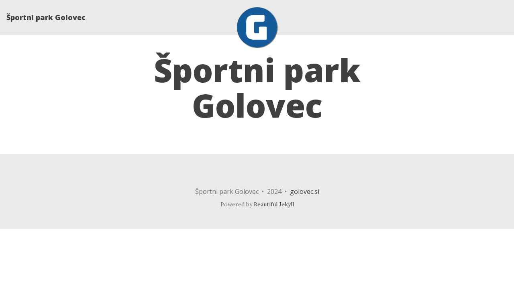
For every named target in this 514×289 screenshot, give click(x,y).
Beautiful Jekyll (274, 204)
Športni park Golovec (46, 17)
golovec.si (304, 191)
